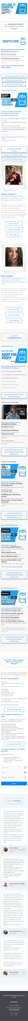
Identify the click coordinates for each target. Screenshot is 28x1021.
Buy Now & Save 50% (14, 709)
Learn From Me (14, 223)
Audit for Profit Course (7, 346)
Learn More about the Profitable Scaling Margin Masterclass (14, 575)
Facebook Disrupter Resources (14, 1007)
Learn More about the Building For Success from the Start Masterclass (14, 515)
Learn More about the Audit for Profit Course (14, 396)
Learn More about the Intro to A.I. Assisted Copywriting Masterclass (14, 452)
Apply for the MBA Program (14, 155)
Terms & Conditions (14, 1005)
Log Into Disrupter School (14, 84)
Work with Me (14, 235)
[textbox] (14, 588)
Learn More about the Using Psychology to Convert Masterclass (14, 639)
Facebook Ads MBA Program (8, 90)
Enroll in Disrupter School (14, 80)
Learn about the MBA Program (14, 150)
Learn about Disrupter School (14, 76)
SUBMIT (14, 783)
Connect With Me (14, 229)
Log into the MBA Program (14, 159)
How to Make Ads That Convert (9, 588)
